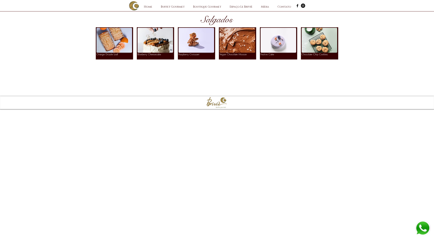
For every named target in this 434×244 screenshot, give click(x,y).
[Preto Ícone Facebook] (297, 6)
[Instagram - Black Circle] (303, 6)
